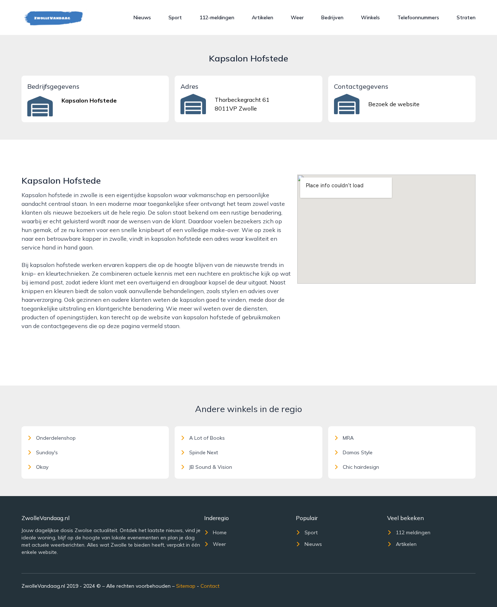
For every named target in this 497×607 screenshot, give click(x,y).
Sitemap (185, 586)
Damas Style (358, 452)
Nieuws (142, 17)
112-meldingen (216, 17)
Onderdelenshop (56, 438)
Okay (42, 467)
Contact (209, 586)
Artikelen (262, 17)
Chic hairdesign (361, 467)
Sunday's (47, 452)
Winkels (370, 17)
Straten (466, 17)
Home (220, 532)
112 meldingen (413, 532)
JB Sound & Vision (210, 467)
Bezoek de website (394, 104)
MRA (348, 438)
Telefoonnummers (418, 17)
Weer (297, 17)
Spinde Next (203, 452)
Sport (175, 17)
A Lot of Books (207, 438)
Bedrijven (332, 17)
